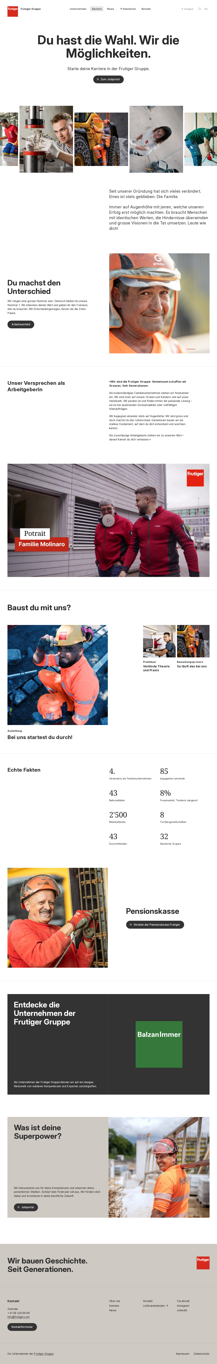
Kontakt (146, 8)
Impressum (183, 1353)
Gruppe (188, 8)
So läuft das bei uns (192, 666)
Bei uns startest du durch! (39, 737)
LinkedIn (182, 1310)
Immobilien (129, 8)
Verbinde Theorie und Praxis (156, 668)
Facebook (183, 1301)
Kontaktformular (22, 1327)
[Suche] (199, 8)
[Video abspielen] (108, 520)
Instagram (183, 1305)
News (110, 8)
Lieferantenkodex (154, 1305)
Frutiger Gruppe (43, 1353)
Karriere (97, 8)
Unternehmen (78, 8)
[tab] (190, 349)
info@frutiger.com (18, 1317)
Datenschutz (202, 1353)
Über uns (114, 1301)
